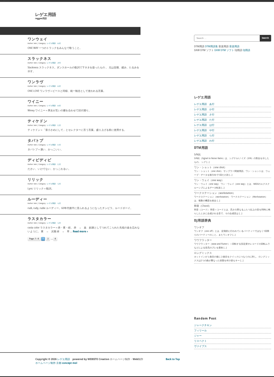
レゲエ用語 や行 (204, 130)
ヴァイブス (200, 346)
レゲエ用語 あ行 (204, 104)
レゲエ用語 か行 (204, 109)
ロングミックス (203, 253)
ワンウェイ (37, 39)
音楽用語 (234, 46)
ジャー (198, 336)
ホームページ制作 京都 (48, 363)
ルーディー (37, 199)
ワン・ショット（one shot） (210, 167)
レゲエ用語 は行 (204, 125)
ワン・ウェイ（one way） (209, 180)
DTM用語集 (211, 46)
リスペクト (200, 341)
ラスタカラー (39, 219)
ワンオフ (199, 227)
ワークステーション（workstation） (214, 193)
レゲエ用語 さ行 (54, 63)
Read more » (80, 231)
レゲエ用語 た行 (54, 125)
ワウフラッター (203, 240)
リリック (35, 180)
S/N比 (197, 154)
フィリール (200, 330)
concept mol (69, 363)
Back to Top (173, 359)
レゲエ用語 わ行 (54, 43)
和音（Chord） (202, 206)
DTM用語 (201, 148)
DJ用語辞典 (202, 220)
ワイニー (35, 102)
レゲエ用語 (45, 15)
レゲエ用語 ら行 (54, 184)
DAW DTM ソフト (224, 50)
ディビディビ (39, 160)
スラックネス (39, 59)
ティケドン (37, 121)
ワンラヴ (35, 82)
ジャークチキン (203, 325)
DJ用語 (246, 50)
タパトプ (35, 141)
